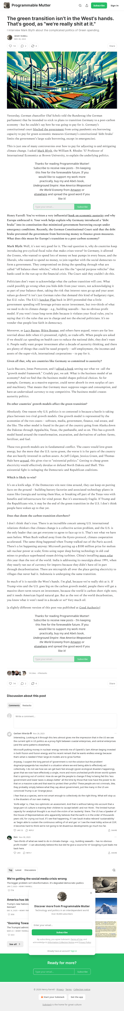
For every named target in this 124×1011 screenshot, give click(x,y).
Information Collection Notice (61, 942)
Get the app (77, 997)
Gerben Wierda (21, 733)
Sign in (115, 5)
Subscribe (99, 5)
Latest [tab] (18, 870)
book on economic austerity (86, 215)
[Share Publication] (87, 5)
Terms (68, 989)
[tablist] (20, 705)
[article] (62, 885)
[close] (91, 893)
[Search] (80, 5)
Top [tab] (10, 870)
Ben (16, 836)
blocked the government (48, 129)
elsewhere (40, 194)
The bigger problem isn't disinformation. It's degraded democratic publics (45, 882)
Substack (47, 1004)
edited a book (64, 369)
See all (13, 944)
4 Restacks (42, 673)
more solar (106, 555)
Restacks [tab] (27, 705)
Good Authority (89, 607)
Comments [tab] (14, 705)
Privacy (60, 989)
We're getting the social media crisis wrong (37, 878)
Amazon (75, 190)
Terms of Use (76, 939)
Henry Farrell (21, 36)
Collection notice (81, 989)
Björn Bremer (50, 330)
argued (24, 461)
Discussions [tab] (30, 870)
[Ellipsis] (115, 733)
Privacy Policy (85, 942)
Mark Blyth (44, 151)
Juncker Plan (47, 300)
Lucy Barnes (32, 330)
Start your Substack (54, 997)
